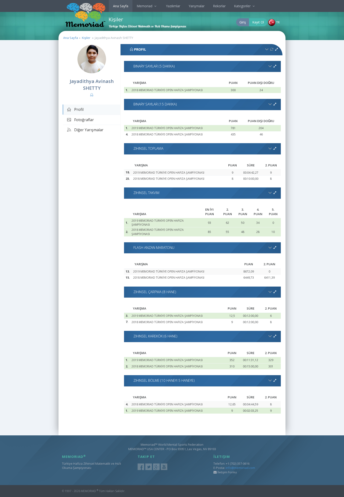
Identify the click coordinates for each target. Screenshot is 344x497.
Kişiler (86, 38)
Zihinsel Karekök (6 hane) (155, 336)
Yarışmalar (197, 6)
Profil (78, 109)
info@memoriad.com (240, 468)
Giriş (242, 22)
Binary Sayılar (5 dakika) (154, 66)
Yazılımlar (173, 6)
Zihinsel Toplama (148, 148)
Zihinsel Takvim (146, 192)
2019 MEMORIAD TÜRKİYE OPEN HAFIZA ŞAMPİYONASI (167, 128)
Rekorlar (219, 6)
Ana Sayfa (120, 6)
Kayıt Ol (258, 22)
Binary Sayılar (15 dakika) (155, 104)
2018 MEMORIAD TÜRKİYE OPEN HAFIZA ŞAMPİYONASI (167, 90)
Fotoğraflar (83, 119)
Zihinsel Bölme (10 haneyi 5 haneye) (164, 380)
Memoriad (145, 6)
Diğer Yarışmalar (88, 129)
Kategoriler (243, 6)
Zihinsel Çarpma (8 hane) (154, 291)
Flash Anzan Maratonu (153, 247)
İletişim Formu (227, 472)
